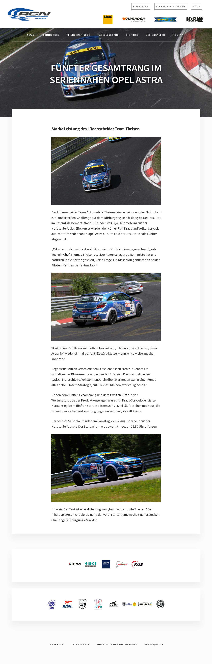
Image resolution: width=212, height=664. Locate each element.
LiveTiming (141, 6)
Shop (196, 6)
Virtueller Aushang (170, 6)
